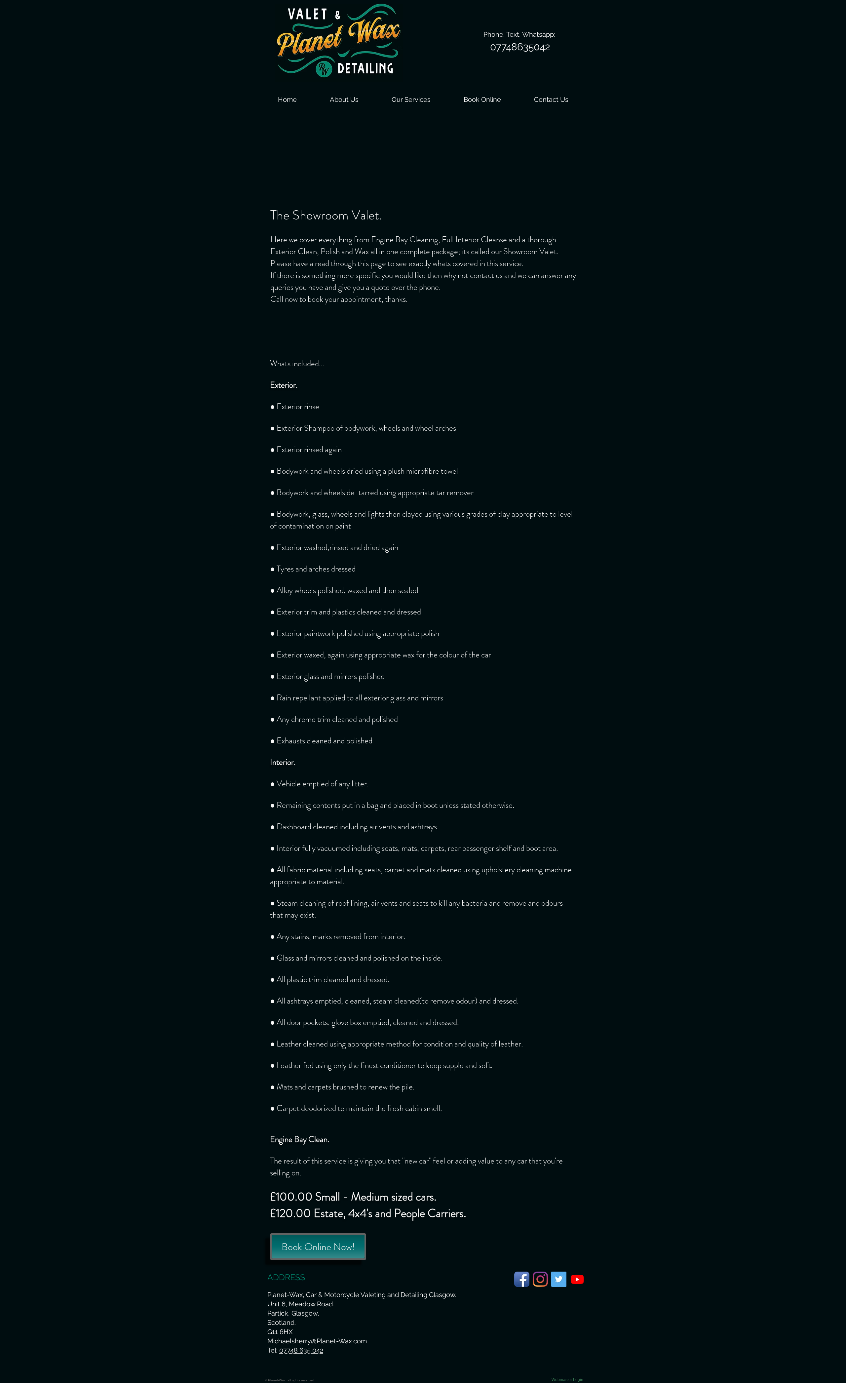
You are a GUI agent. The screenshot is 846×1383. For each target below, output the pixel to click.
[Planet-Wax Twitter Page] (558, 1279)
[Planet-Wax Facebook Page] (521, 1279)
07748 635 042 (301, 1350)
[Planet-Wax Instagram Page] (540, 1279)
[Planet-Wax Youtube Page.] (577, 1279)
